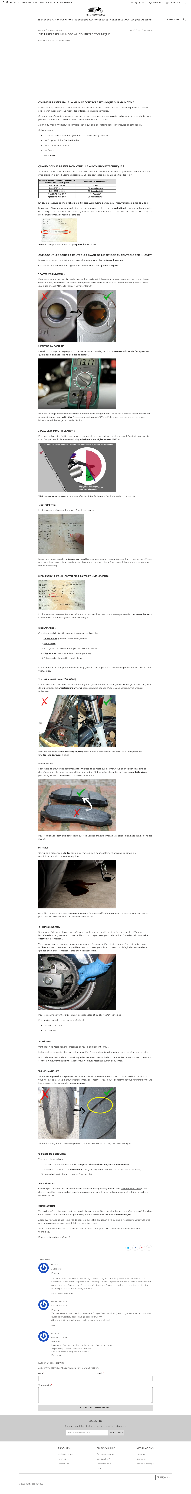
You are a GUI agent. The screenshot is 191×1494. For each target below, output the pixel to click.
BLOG (16, 3)
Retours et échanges (145, 1464)
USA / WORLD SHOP (63, 3)
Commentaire (45, 1385)
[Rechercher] (184, 19)
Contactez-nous (104, 1464)
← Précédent (135, 30)
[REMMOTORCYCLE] (95, 12)
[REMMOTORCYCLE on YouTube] (11, 3)
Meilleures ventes (65, 1454)
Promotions (63, 1464)
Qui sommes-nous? (106, 1454)
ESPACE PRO (46, 3)
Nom (41, 1373)
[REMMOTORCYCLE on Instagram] (7, 3)
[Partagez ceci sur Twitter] (128, 1248)
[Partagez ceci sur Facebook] (135, 1248)
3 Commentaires (63, 40)
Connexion (174, 3)
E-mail (100, 1373)
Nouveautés (63, 1459)
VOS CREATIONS (29, 3)
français (136, 3)
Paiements (141, 1459)
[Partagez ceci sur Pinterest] (142, 1248)
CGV (99, 1469)
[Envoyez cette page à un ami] (149, 1248)
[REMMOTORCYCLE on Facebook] (3, 3)
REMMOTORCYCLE (34, 1484)
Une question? (103, 1459)
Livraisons (140, 1454)
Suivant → (148, 30)
